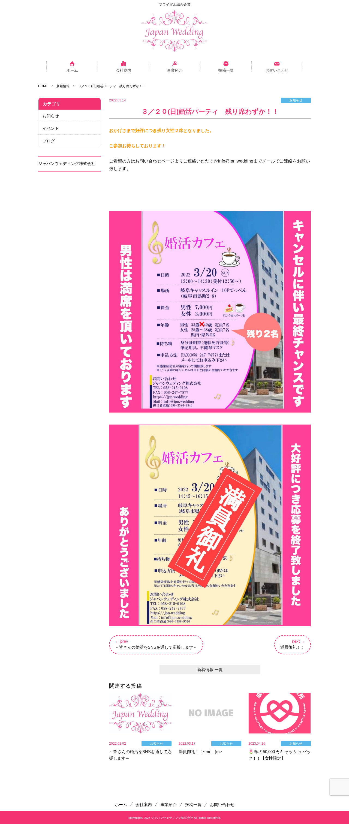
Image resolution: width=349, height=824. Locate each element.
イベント (51, 128)
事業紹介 (174, 70)
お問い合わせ (277, 70)
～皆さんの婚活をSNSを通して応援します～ (156, 647)
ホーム (72, 70)
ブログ (49, 141)
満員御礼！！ (292, 647)
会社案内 (123, 70)
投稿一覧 (226, 70)
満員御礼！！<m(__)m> (200, 751)
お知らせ (51, 115)
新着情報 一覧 (210, 669)
